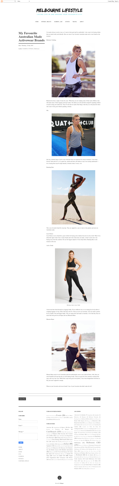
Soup (63, 453)
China (96, 426)
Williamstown (95, 466)
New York (84, 447)
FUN (20, 454)
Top (60, 478)
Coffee (51, 436)
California (78, 424)
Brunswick (95, 421)
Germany (94, 434)
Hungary (93, 438)
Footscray (76, 434)
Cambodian (68, 432)
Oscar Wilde (59, 417)
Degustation (70, 435)
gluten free (66, 459)
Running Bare (50, 167)
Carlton (76, 426)
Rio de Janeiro (89, 455)
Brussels (85, 422)
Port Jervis (93, 451)
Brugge (88, 420)
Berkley (83, 419)
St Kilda (95, 461)
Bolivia (93, 419)
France (82, 434)
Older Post (97, 399)
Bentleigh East (77, 419)
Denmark (83, 430)
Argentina (90, 415)
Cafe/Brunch (51, 431)
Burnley (98, 423)
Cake (63, 432)
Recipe (65, 452)
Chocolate (63, 434)
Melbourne (36, 48)
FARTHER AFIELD (24, 461)
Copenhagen (91, 428)
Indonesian (59, 444)
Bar (69, 427)
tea (70, 459)
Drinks (59, 437)
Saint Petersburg (85, 457)
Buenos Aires (92, 423)
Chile (91, 426)
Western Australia (78, 466)
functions (60, 459)
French (64, 439)
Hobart (87, 438)
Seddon (97, 457)
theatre (56, 419)
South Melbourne (89, 459)
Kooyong (76, 440)
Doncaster (96, 430)
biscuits (54, 459)
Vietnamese (62, 457)
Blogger (62, 483)
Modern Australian (67, 450)
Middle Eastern (55, 450)
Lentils (61, 446)
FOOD (36, 21)
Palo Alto (97, 449)
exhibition (50, 419)
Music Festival (51, 417)
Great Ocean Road (82, 436)
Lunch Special (67, 446)
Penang (82, 451)
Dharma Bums (72, 315)
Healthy (60, 441)
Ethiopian (66, 437)
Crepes (57, 435)
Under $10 (62, 455)
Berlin (88, 419)
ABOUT (82, 21)
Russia (97, 455)
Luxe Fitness (49, 234)
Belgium (84, 417)
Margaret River (95, 440)
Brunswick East (78, 423)
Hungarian (66, 441)
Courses (52, 415)
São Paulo (90, 462)
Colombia (85, 428)
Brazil (75, 421)
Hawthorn (97, 436)
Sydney (83, 463)
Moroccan (51, 452)
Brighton (83, 421)
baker (50, 459)
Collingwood (77, 428)
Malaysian (55, 448)
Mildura (85, 445)
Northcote (83, 449)
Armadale (96, 415)
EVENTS (67, 21)
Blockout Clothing (51, 40)
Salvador (92, 457)
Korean (56, 446)
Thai (47, 455)
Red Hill (98, 453)
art (65, 417)
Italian (66, 443)
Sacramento (77, 457)
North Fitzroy (93, 447)
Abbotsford (76, 415)
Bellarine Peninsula (93, 417)
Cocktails (70, 434)
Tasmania (97, 462)
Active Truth (49, 245)
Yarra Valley (84, 468)
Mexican (63, 448)
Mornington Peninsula (94, 445)
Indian (52, 444)
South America (78, 459)
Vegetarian (53, 457)
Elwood (90, 432)
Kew (98, 438)
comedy (71, 417)
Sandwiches (57, 453)
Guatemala (90, 436)
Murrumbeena (77, 447)
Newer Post (22, 399)
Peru (87, 451)
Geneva (88, 434)
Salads (50, 453)
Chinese (54, 434)
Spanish (68, 453)
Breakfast (57, 429)
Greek (53, 441)
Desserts (51, 438)
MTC (67, 415)
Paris (75, 451)
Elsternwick (83, 432)
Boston (97, 419)
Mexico (80, 445)
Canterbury (96, 424)
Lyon (82, 440)
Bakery (63, 427)
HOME (20, 447)
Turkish (54, 455)
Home (59, 399)
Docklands (89, 430)
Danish (63, 435)
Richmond (79, 455)
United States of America (91, 464)
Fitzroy (96, 432)
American (48, 427)
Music (71, 415)
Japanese (48, 446)
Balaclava (76, 417)
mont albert (91, 468)
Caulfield (84, 426)
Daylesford (76, 430)
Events (58, 415)
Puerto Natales (91, 453)
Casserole (48, 433)
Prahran (83, 453)
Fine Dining (55, 439)
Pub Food (58, 452)
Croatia (97, 428)
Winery (71, 457)
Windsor (76, 468)
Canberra (90, 424)
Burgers (67, 429)
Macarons (48, 448)
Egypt (75, 432)
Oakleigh (90, 449)
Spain (82, 461)
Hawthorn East (80, 438)
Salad (71, 452)
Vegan (71, 455)
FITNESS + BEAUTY (46, 21)
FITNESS (30, 48)
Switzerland (76, 462)
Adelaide (83, 415)
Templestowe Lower (79, 464)
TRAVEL (75, 21)
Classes (47, 415)
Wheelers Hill (87, 466)
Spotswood (88, 461)
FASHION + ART (58, 21)
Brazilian (48, 429)
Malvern (87, 440)
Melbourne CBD (93, 442)
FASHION (25, 48)
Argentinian (56, 427)
